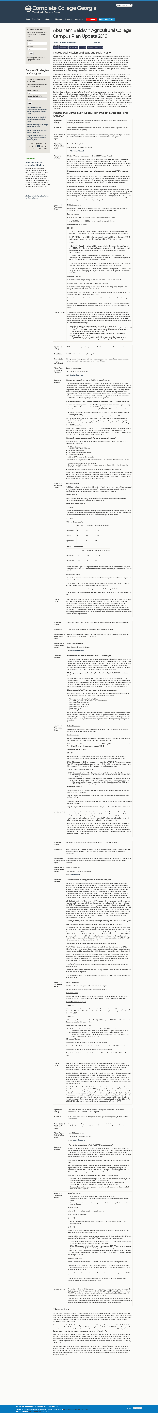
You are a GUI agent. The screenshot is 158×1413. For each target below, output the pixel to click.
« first (31, 144)
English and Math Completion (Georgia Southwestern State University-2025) (36, 138)
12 (29, 149)
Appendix (97, 42)
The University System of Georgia (46, 12)
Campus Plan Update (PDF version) (64, 42)
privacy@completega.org (34, 1411)
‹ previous (38, 144)
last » (45, 149)
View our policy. (46, 1411)
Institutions (48, 19)
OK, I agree (129, 1408)
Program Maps (74, 47)
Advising (55, 47)
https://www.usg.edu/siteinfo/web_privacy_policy (75, 1409)
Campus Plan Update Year (35, 96)
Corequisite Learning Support (95, 47)
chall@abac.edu (75, 875)
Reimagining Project (106, 19)
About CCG (36, 19)
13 (33, 149)
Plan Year (30, 40)
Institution (30, 46)
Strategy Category (32, 90)
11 (46, 146)
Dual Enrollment (64, 47)
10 (42, 146)
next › (39, 149)
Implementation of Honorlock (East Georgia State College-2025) (36, 119)
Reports (68, 19)
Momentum (91, 19)
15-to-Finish (82, 47)
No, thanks (137, 1408)
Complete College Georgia (64, 8)
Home (28, 19)
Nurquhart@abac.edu (77, 151)
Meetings (59, 19)
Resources (79, 19)
